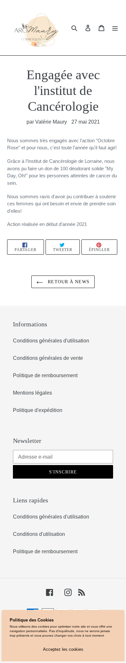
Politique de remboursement (45, 375)
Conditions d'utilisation (39, 534)
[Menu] (115, 28)
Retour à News (67, 281)
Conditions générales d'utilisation (51, 340)
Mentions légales (32, 393)
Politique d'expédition (37, 410)
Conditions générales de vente (48, 358)
